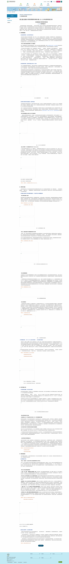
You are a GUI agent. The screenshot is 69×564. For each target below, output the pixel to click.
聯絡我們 (48, 5)
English (55, 1)
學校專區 (41, 5)
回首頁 (45, 1)
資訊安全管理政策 (20, 562)
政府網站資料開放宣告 (10, 562)
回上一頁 (41, 545)
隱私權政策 (15, 562)
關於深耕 (21, 5)
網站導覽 (48, 1)
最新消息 (27, 5)
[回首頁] (11, 2)
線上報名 (34, 5)
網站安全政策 (25, 562)
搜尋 (61, 1)
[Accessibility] (60, 562)
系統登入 (58, 1)
